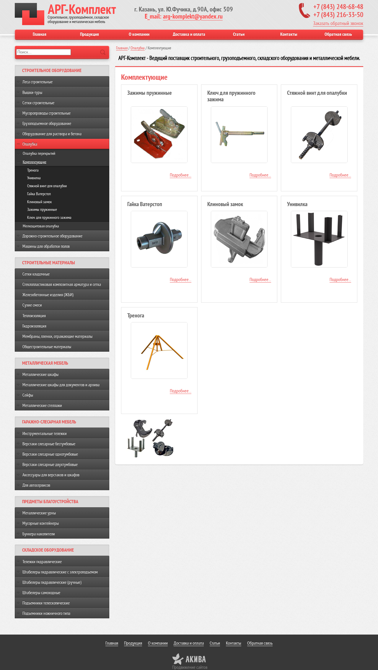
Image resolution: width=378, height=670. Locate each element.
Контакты (288, 34)
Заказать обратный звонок (338, 23)
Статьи (239, 34)
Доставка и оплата (189, 34)
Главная (39, 34)
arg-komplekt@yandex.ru (193, 16)
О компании (139, 34)
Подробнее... (180, 175)
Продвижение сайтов (189, 667)
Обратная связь (338, 34)
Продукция (89, 34)
